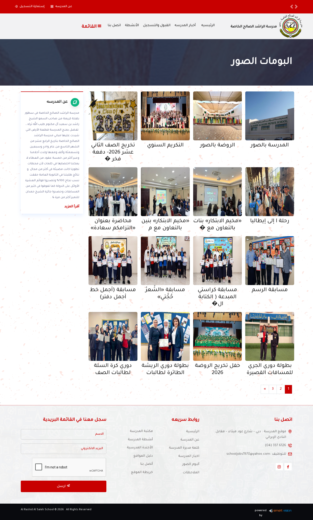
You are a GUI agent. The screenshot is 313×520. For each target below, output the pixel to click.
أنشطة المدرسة (140, 440)
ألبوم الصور (190, 464)
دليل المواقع (143, 456)
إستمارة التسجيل (32, 6)
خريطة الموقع (142, 472)
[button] (292, 7)
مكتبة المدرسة (141, 431)
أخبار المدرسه (185, 26)
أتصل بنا (146, 464)
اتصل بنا (114, 26)
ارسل (62, 486)
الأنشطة (132, 26)
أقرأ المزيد (71, 207)
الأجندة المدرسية (140, 448)
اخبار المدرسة (188, 456)
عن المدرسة (189, 440)
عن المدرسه (63, 6)
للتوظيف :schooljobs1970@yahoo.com (256, 454)
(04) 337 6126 (275, 445)
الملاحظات (191, 473)
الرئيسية (192, 431)
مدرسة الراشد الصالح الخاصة (254, 27)
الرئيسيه (208, 26)
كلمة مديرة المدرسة (184, 448)
